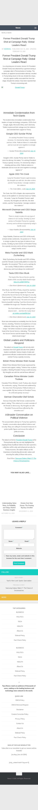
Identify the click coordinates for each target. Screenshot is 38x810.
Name (11, 541)
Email (27, 541)
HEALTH (20, 626)
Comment (19, 527)
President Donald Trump (24, 440)
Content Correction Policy (19, 714)
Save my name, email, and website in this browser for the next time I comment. (20, 557)
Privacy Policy (20, 719)
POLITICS (20, 617)
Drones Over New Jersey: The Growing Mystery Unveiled (27, 505)
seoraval (7, 49)
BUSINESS (20, 612)
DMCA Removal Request (20, 705)
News (18, 28)
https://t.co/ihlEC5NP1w (21, 282)
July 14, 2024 (30, 189)
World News (6, 33)
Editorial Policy (20, 635)
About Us (20, 631)
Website (19, 548)
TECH (20, 621)
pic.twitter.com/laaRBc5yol (21, 313)
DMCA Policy (20, 700)
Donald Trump (18, 347)
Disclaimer (20, 709)
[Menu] (35, 27)
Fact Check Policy (20, 640)
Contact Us (20, 723)
